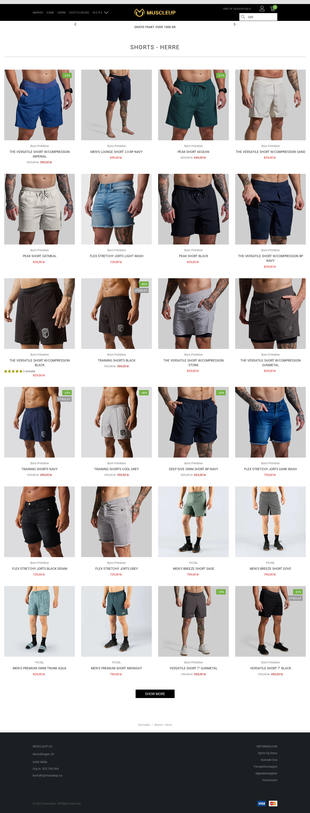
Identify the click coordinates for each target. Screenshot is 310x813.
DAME (50, 12)
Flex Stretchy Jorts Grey (116, 569)
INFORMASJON (267, 746)
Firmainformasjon (265, 766)
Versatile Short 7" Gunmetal (193, 668)
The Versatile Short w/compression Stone (193, 363)
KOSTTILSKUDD (79, 12)
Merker (38, 12)
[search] (243, 16)
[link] (262, 8)
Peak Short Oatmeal (40, 256)
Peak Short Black (193, 256)
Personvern (269, 780)
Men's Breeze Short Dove (270, 569)
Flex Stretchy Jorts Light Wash (116, 256)
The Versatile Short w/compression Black (39, 363)
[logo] (155, 12)
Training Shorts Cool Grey (116, 469)
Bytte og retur (267, 753)
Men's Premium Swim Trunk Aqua (39, 668)
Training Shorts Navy (40, 469)
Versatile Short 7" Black (270, 668)
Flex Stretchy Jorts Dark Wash (270, 469)
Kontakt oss (269, 760)
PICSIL (193, 562)
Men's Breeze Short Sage (193, 569)
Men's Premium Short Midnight (116, 668)
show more (155, 694)
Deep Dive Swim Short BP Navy (193, 469)
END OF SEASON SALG (237, 8)
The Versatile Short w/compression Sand (270, 152)
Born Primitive (39, 146)
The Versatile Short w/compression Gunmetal (270, 363)
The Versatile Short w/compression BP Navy (270, 258)
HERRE (62, 12)
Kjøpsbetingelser (266, 773)
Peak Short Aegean (193, 152)
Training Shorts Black (116, 360)
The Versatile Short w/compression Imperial (39, 154)
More (98, 12)
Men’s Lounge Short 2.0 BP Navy (116, 152)
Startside (144, 725)
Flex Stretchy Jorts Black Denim (39, 569)
